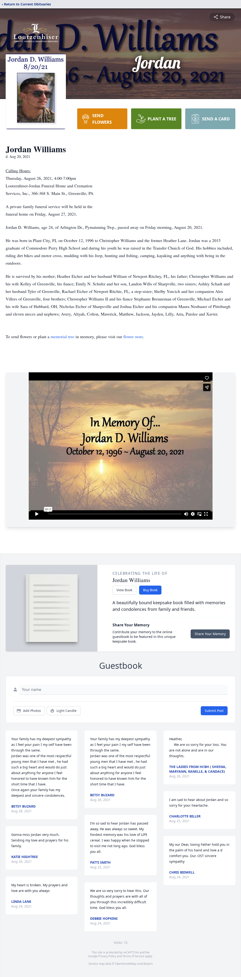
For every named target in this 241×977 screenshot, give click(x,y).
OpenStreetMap (125, 964)
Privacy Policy (107, 956)
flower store (133, 336)
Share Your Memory (210, 634)
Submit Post (214, 710)
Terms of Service (133, 956)
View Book (124, 590)
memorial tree (62, 336)
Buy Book (150, 590)
